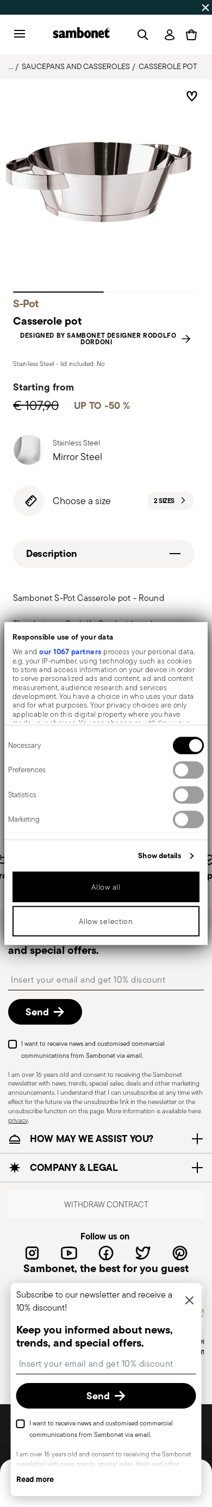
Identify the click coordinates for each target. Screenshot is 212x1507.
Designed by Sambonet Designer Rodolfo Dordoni (98, 339)
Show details (159, 855)
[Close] (189, 1301)
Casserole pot (168, 66)
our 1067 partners (70, 651)
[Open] (141, 34)
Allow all (105, 887)
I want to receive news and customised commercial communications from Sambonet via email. (93, 1049)
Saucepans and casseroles (76, 66)
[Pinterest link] (180, 1252)
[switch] (188, 770)
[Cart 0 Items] (191, 34)
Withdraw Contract (106, 1204)
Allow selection (106, 921)
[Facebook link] (106, 1252)
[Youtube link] (69, 1252)
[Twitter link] (143, 1252)
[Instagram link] (32, 1252)
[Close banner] (205, 7)
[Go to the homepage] (81, 34)
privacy (18, 1119)
